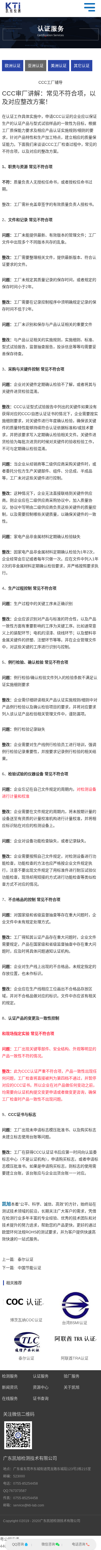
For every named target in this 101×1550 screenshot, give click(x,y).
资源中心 (41, 1387)
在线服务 (10, 1398)
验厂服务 (71, 1376)
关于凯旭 (71, 1387)
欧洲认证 (12, 65)
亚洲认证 (35, 65)
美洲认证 (58, 65)
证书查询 (41, 1398)
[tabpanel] (50, 33)
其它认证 (81, 65)
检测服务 (10, 1376)
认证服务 (41, 1376)
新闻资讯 (10, 1387)
